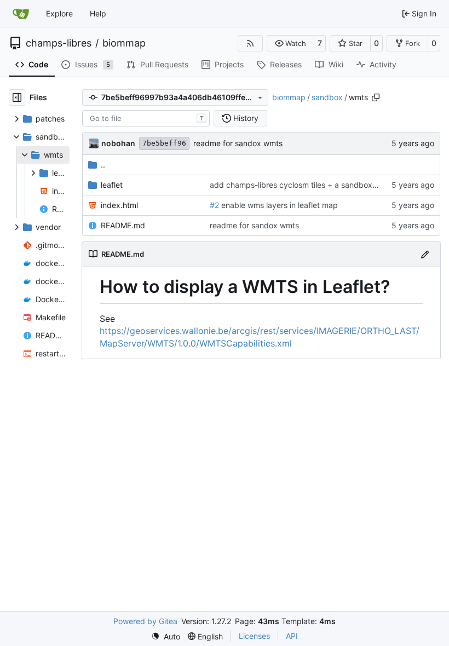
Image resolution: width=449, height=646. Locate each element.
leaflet (112, 184)
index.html (119, 205)
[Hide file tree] (17, 97)
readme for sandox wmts (238, 143)
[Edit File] (425, 254)
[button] (290, 43)
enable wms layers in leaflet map (278, 205)
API (292, 636)
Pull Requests (164, 64)
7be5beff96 (164, 143)
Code (38, 64)
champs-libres (58, 43)
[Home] (20, 14)
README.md (123, 225)
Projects (229, 64)
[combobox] (146, 118)
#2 (214, 205)
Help (98, 13)
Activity (383, 64)
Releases (286, 64)
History (245, 118)
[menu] (165, 636)
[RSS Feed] (250, 43)
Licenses (254, 636)
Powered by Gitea (145, 621)
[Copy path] (375, 97)
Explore (59, 13)
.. (103, 164)
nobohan (118, 143)
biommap (124, 43)
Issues (93, 64)
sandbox (327, 97)
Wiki (336, 64)
